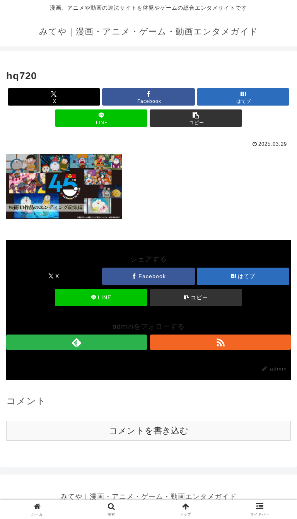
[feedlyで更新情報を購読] (76, 342)
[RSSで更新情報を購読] (220, 342)
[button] (196, 118)
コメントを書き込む (148, 430)
